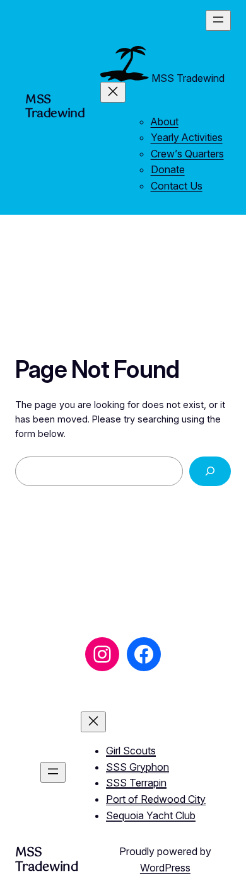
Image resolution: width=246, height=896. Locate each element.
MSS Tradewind (55, 106)
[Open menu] (218, 20)
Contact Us (176, 185)
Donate (168, 169)
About (165, 121)
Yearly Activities (187, 137)
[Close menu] (113, 92)
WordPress (165, 867)
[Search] (210, 471)
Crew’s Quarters (187, 153)
